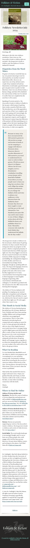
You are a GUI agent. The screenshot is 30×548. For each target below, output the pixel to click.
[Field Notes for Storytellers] (12, 23)
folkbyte (15, 510)
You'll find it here (7, 418)
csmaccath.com (8, 484)
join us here (11, 430)
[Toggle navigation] (26, 4)
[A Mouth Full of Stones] (15, 23)
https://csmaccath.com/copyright (12, 501)
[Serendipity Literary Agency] (21, 23)
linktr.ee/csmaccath (15, 445)
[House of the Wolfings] (18, 23)
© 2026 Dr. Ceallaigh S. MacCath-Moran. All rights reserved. (15, 538)
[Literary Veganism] (9, 23)
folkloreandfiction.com (19, 399)
